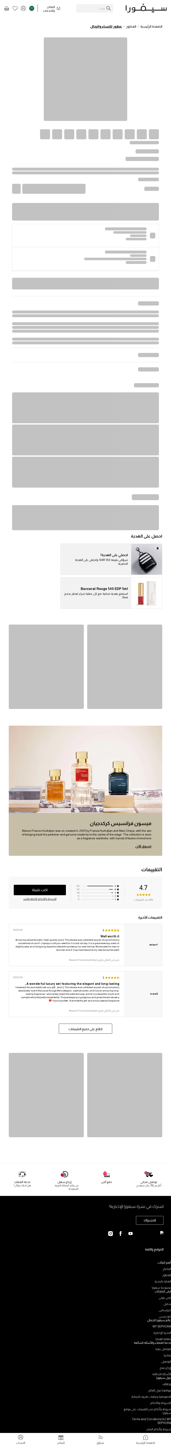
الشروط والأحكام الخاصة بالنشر (39, 899)
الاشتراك (150, 1220)
